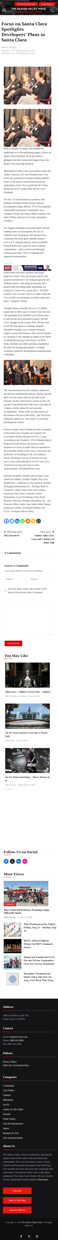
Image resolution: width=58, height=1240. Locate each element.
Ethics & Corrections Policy (16, 1065)
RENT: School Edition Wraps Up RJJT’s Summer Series (38, 944)
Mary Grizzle (10, 784)
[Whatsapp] (22, 521)
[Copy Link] (33, 521)
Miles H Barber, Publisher (16, 696)
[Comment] (38, 521)
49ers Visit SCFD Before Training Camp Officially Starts (26, 911)
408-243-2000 (16, 1040)
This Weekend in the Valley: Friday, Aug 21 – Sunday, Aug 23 (40, 927)
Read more (43, 1179)
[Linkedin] (17, 521)
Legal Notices (47, 4)
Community (10, 904)
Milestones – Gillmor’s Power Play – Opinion (28, 691)
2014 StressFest (11, 535)
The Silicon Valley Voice (28, 8)
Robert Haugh (8, 47)
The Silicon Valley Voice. (32, 1222)
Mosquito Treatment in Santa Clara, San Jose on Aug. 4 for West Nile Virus (39, 977)
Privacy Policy (10, 1061)
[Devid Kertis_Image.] (27, 267)
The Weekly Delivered (26, 4)
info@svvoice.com (18, 1037)
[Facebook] (6, 521)
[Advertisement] (29, 820)
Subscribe (17, 1191)
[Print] (27, 521)
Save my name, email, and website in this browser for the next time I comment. (27, 591)
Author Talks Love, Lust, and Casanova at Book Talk (43, 539)
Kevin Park (9, 740)
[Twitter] (11, 521)
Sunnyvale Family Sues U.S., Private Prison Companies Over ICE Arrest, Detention (39, 960)
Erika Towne (9, 917)
